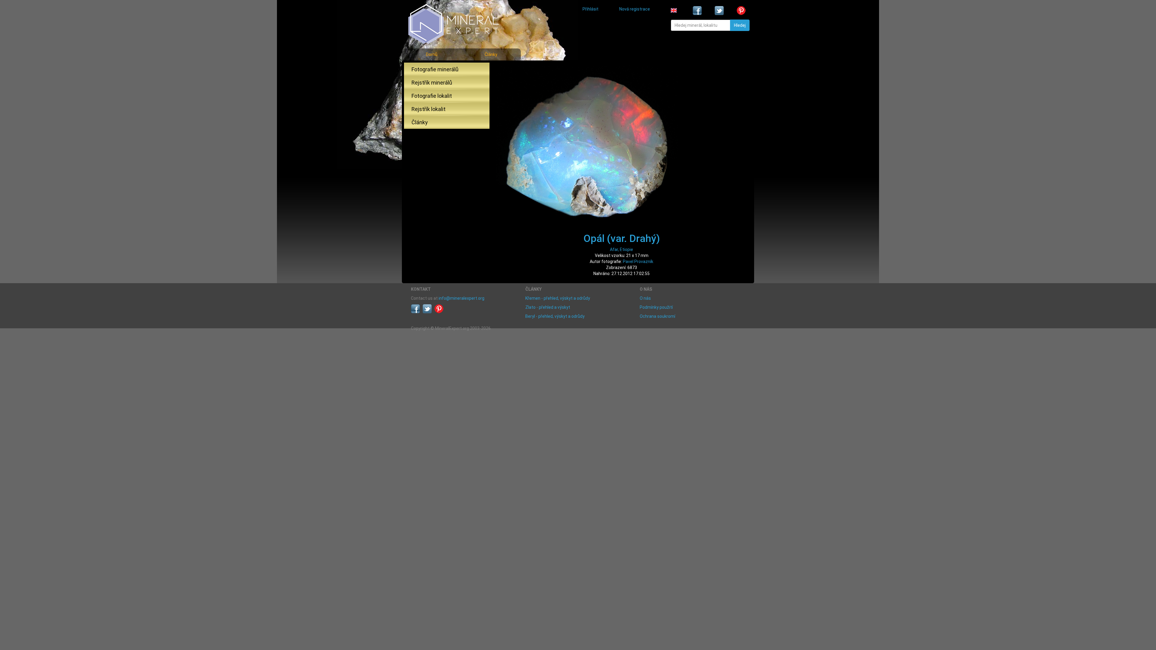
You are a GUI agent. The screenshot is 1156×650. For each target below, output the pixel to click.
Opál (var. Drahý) (621, 238)
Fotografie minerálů (435, 69)
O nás (645, 298)
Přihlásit (590, 9)
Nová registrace (634, 9)
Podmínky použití (656, 307)
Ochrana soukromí (657, 316)
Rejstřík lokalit (429, 109)
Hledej (740, 25)
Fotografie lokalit (432, 96)
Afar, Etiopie (621, 249)
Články (491, 54)
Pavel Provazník (638, 261)
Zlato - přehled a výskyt (547, 307)
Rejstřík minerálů (432, 82)
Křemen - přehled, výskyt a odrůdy (557, 298)
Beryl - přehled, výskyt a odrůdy (555, 316)
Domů (431, 54)
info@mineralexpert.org (461, 298)
